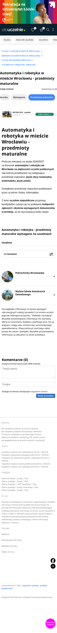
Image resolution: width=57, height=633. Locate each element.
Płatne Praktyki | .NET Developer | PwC (19, 484)
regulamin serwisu (39, 391)
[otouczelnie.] (14, 29)
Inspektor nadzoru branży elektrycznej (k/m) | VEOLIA (26, 464)
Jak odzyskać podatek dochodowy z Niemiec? (22, 431)
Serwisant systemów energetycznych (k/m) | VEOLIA (25, 455)
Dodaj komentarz (46, 396)
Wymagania (19, 97)
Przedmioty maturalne (41, 97)
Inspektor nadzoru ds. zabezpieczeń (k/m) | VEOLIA (25, 452)
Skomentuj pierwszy (50, 623)
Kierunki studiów (24, 39)
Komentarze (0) (49, 89)
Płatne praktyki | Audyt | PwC (15, 478)
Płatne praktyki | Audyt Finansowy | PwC (20, 487)
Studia (7, 39)
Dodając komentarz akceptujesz (25, 391)
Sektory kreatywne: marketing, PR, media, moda (23, 437)
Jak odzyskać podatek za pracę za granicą (20, 428)
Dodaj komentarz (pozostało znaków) (21, 363)
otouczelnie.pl (8, 585)
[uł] (28, 12)
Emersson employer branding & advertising (32, 597)
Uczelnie (43, 39)
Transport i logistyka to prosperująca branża (21, 434)
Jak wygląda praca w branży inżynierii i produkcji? (23, 440)
